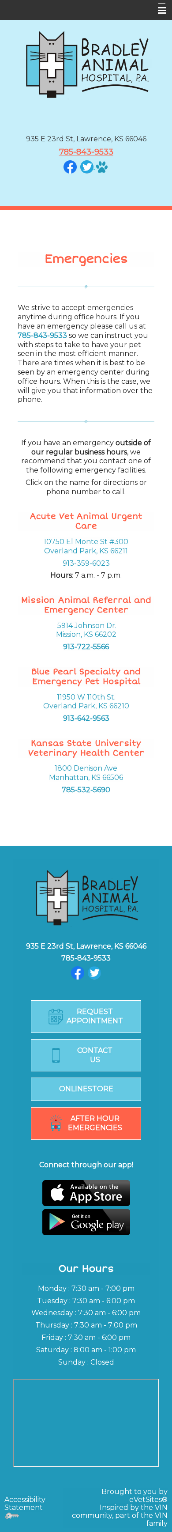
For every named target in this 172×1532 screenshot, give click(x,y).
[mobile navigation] (157, 10)
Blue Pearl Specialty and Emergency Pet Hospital (86, 676)
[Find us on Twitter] (94, 972)
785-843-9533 (86, 152)
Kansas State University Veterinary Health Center (86, 748)
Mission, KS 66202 (86, 634)
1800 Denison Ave (86, 768)
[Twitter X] (86, 166)
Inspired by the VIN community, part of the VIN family (120, 1515)
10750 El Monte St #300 (86, 541)
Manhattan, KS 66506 (86, 777)
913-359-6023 (86, 563)
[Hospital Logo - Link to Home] (86, 63)
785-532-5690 (86, 790)
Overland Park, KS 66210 (86, 706)
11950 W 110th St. (86, 697)
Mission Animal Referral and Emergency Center (86, 605)
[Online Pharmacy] (100, 166)
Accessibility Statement (24, 1503)
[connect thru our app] (86, 1207)
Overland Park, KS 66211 (86, 551)
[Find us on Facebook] (70, 166)
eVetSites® (148, 1499)
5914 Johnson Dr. (86, 625)
